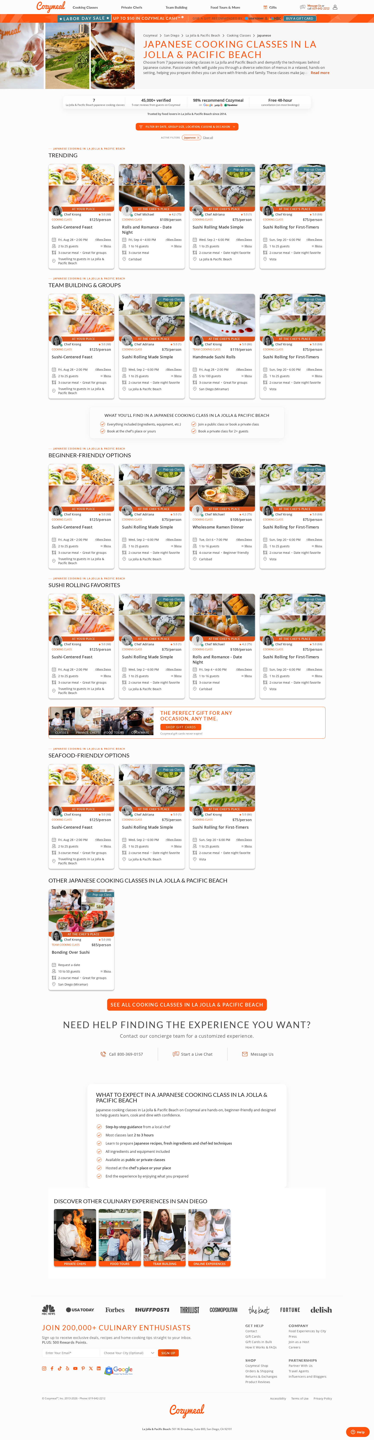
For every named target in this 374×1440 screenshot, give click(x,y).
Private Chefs (131, 7)
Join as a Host (299, 1342)
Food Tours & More (225, 7)
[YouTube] (75, 1368)
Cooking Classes (85, 7)
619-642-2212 (320, 8)
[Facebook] (52, 1368)
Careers (294, 1347)
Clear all (208, 137)
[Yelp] (67, 1368)
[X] (91, 1368)
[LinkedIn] (99, 1368)
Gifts (272, 7)
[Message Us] (304, 7)
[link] (81, 346)
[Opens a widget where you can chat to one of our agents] (358, 1432)
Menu (107, 246)
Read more (320, 72)
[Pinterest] (83, 1368)
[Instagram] (44, 1368)
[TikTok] (60, 1368)
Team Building (176, 7)
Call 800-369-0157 (126, 1054)
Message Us (314, 6)
